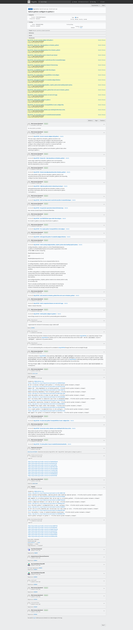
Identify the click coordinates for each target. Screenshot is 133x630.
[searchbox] (54, 2)
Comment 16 (33, 344)
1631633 (35, 599)
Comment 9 (33, 233)
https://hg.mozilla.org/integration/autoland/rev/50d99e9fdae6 (46, 383)
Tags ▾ (96, 120)
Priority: (72, 19)
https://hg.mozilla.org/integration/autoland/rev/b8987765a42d (46, 500)
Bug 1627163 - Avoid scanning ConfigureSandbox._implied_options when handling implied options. (50, 85)
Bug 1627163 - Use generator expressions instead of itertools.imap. (43, 65)
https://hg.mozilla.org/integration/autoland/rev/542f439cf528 (46, 410)
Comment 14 (33, 321)
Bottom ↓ (90, 120)
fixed (81, 27)
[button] (102, 2)
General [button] (38, 18)
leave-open (35, 373)
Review (103, 40)
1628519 (36, 553)
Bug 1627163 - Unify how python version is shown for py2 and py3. (42, 55)
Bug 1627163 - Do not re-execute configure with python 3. (40, 40)
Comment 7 (33, 215)
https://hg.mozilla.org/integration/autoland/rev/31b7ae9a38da (46, 397)
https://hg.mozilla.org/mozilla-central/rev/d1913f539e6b (42, 527)
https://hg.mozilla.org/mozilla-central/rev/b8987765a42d (43, 529)
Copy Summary (95, 5)
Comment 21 (33, 441)
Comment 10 (33, 241)
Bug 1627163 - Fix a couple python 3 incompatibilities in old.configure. (43, 75)
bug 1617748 (83, 335)
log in (34, 617)
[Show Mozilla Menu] (29, 2)
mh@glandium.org (38, 381)
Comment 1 (33, 133)
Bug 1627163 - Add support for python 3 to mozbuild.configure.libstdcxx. (44, 79)
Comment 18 (33, 378)
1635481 (35, 606)
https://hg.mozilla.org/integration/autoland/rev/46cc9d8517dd (46, 493)
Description (33, 125)
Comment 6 (33, 205)
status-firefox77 (31, 542)
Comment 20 (33, 425)
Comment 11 (33, 292)
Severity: (81, 19)
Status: (33, 24)
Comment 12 (33, 300)
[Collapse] (104, 124)
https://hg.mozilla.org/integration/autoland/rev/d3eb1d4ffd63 (46, 510)
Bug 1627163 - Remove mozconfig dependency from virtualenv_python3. (44, 50)
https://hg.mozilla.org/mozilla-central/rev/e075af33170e (42, 463)
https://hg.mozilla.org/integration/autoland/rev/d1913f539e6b (46, 496)
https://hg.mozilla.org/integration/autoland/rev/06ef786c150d (46, 393)
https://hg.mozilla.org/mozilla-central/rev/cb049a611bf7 (42, 531)
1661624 (35, 614)
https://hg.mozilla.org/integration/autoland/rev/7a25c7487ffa (46, 390)
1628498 (35, 592)
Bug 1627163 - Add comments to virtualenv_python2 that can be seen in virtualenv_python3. (48, 89)
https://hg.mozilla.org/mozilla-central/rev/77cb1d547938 (42, 470)
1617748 (32, 327)
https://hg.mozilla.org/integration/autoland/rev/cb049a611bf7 (46, 503)
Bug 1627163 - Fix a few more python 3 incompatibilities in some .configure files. (46, 104)
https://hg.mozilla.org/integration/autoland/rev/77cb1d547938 (46, 400)
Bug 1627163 (36, 9)
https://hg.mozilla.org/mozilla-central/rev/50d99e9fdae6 (43, 461)
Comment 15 (33, 332)
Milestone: (32, 26)
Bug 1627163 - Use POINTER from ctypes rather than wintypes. (41, 70)
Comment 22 (33, 456)
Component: (32, 18)
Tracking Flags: (69, 24)
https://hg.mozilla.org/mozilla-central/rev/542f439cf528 (42, 475)
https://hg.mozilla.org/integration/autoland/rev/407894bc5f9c (46, 514)
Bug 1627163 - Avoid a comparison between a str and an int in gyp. (42, 94)
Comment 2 (33, 155)
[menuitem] (74, 2)
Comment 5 (33, 197)
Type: (73, 17)
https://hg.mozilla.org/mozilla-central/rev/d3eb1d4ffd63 (42, 534)
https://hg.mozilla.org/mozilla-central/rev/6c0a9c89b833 (43, 472)
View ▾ (103, 5)
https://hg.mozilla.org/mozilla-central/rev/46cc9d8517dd (42, 526)
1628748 (35, 584)
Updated (33, 370)
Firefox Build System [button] (41, 17)
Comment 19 (33, 417)
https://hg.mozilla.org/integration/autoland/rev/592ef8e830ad (46, 407)
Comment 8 (33, 226)
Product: (33, 17)
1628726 (35, 577)
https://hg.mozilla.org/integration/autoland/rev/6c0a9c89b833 (46, 403)
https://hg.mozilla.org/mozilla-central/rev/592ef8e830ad (42, 473)
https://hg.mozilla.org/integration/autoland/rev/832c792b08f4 (46, 507)
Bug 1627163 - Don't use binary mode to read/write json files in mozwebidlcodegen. (46, 60)
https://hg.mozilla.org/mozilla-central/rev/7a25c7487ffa (42, 465)
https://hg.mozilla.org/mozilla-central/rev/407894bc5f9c (42, 536)
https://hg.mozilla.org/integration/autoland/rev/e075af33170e (46, 386)
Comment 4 (33, 183)
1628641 (35, 560)
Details (99, 40)
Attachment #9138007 (32, 451)
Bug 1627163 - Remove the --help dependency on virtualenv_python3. (43, 45)
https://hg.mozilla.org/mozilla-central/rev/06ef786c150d (42, 467)
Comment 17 (33, 352)
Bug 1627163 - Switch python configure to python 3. (39, 99)
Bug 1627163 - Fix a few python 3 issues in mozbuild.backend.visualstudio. (44, 114)
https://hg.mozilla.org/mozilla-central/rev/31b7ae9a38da (43, 468)
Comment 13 (33, 310)
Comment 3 (33, 169)
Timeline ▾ (102, 120)
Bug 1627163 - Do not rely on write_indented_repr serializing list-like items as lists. (46, 109)
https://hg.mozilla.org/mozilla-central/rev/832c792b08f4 (42, 533)
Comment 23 (33, 488)
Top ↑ (103, 625)
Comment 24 (33, 520)
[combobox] (54, 2)
